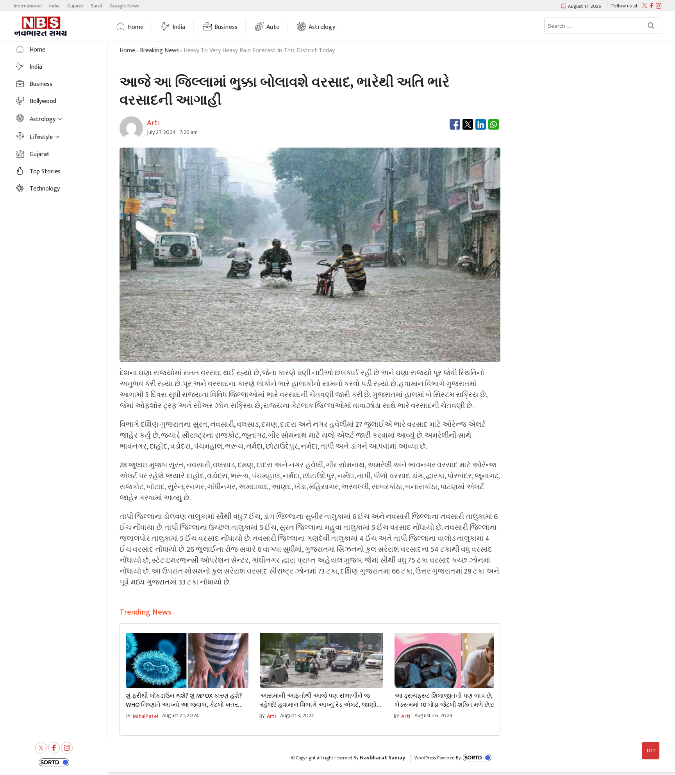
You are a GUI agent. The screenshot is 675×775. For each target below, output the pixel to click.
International (28, 6)
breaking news (159, 50)
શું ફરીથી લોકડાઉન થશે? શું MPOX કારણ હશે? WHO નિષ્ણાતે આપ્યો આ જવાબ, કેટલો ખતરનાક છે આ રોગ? (187, 700)
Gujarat (75, 6)
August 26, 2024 (433, 715)
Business (226, 27)
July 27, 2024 (161, 132)
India (54, 6)
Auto (273, 27)
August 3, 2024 (297, 715)
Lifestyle (41, 137)
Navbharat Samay (382, 757)
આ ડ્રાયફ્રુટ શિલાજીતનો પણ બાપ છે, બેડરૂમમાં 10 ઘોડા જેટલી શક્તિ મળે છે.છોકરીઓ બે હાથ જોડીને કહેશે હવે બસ (454, 700)
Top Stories (45, 171)
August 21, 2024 (180, 715)
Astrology (322, 27)
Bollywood (43, 101)
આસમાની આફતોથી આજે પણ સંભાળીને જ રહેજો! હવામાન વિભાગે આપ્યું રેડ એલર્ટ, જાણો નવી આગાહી (318, 700)
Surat (96, 6)
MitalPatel (145, 716)
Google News (124, 6)
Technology (45, 189)
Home (136, 27)
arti (271, 716)
